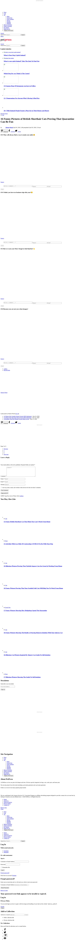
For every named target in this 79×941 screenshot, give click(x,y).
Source (2, 182)
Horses (8, 20)
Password (3, 864)
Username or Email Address (7, 861)
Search (23, 34)
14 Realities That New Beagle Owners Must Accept (16, 419)
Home (5, 799)
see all (17, 413)
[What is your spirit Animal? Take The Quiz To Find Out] (41, 58)
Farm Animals (10, 19)
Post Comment (4, 490)
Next (6, 113)
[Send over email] (5, 939)
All (4, 15)
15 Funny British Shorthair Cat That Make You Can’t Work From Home (27, 521)
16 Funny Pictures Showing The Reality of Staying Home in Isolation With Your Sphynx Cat (33, 633)
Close (2, 809)
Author (5, 369)
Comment (3, 476)
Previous (3, 113)
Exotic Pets (9, 18)
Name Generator (8, 26)
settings (21, 496)
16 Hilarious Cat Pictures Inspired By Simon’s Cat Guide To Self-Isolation (27, 655)
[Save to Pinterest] (5, 935)
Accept (2, 906)
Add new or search (5, 914)
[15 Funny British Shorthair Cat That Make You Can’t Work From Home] (41, 510)
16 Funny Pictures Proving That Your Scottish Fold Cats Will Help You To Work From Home (33, 588)
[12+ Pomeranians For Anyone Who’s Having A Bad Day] (41, 92)
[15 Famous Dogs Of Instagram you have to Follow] (41, 80)
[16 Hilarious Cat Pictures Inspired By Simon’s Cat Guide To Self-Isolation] (41, 643)
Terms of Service (8, 802)
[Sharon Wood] (10, 391)
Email (2, 481)
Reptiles (9, 22)
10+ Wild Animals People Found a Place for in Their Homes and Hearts (26, 110)
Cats (5, 13)
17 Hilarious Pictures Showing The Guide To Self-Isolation (22, 677)
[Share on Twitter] (5, 933)
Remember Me (6, 867)
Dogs (5, 12)
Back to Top (4, 807)
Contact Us (6, 805)
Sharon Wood (4, 392)
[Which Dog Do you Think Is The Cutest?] (41, 67)
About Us (6, 801)
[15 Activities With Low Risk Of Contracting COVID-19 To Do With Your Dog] (41, 532)
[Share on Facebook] (5, 930)
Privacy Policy (7, 803)
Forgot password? (5, 873)
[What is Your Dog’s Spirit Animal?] (41, 52)
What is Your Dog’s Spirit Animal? (15, 55)
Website (2, 484)
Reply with (4, 493)
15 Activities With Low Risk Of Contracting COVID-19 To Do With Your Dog (28, 544)
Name (2, 479)
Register (14, 875)
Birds (8, 16)
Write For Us (7, 29)
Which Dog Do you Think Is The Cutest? (17, 73)
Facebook (6, 851)
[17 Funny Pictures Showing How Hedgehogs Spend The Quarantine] (41, 599)
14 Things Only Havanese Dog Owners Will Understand (17, 417)
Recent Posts (7, 370)
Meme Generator (8, 25)
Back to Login (4, 890)
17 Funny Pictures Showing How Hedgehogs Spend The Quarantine (25, 610)
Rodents (9, 23)
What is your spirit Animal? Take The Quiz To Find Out (21, 61)
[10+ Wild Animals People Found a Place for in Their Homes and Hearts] (41, 104)
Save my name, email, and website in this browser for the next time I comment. (21, 487)
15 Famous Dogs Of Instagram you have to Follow (20, 86)
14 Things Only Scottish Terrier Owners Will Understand (18, 416)
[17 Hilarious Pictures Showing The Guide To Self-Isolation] (41, 665)
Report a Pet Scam (8, 30)
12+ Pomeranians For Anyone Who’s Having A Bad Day (22, 98)
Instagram (6, 852)
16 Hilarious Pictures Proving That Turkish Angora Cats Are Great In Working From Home (33, 566)
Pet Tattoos (6, 27)
